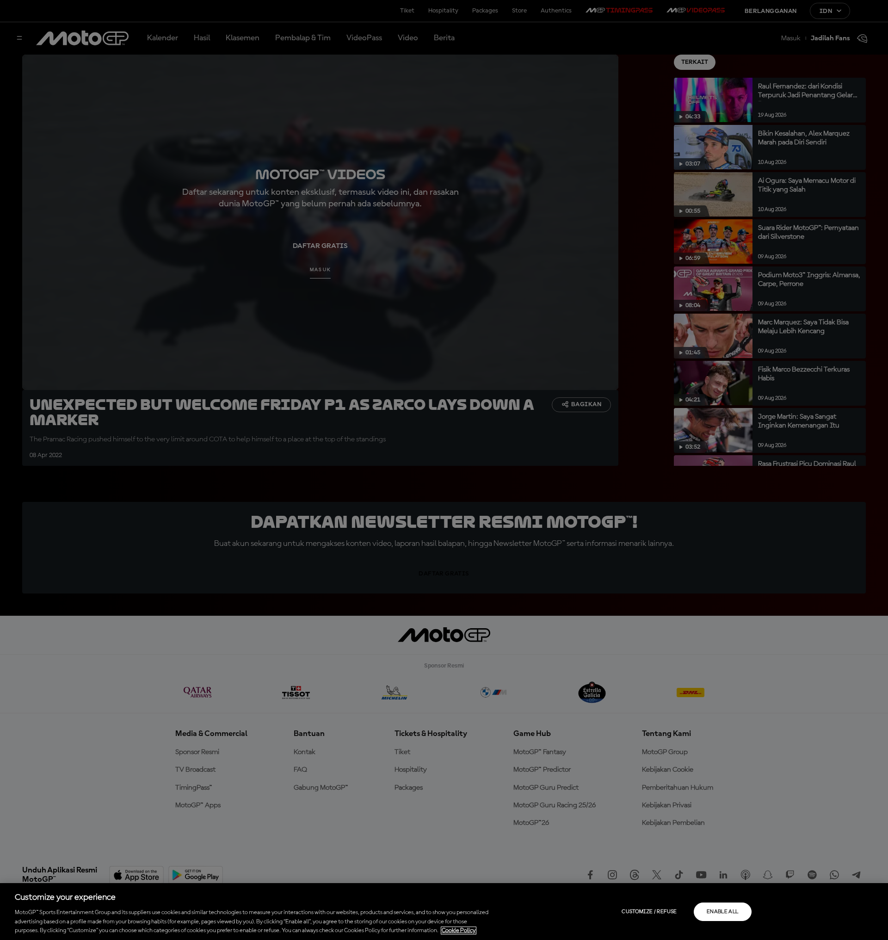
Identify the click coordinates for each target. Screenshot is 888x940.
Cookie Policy (458, 931)
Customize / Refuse (649, 912)
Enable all (723, 912)
